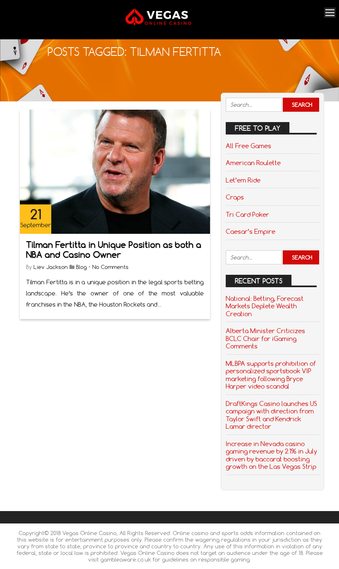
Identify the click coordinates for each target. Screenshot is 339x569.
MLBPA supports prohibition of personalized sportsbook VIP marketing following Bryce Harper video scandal (271, 374)
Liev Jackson (50, 267)
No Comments (110, 267)
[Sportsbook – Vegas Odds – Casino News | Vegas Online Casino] (166, 24)
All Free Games (248, 146)
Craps (235, 197)
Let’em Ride (243, 180)
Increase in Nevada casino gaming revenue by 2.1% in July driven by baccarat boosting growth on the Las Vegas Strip (271, 455)
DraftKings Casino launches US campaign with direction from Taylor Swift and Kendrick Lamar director (271, 414)
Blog (81, 267)
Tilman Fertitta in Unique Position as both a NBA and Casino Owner (113, 250)
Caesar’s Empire (250, 231)
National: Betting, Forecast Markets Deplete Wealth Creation (264, 306)
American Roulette (253, 162)
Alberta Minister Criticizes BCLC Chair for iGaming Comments (265, 338)
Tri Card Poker (247, 214)
